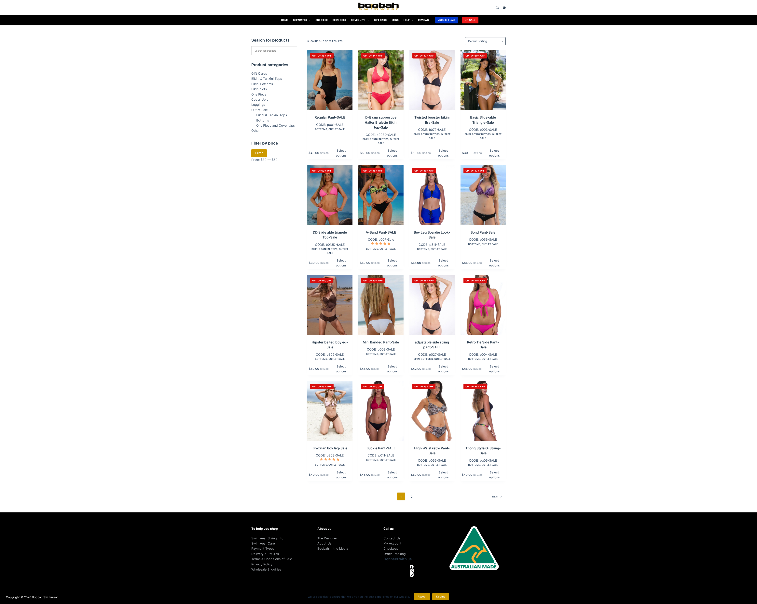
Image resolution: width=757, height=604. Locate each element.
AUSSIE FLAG (446, 19)
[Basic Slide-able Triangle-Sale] (483, 80)
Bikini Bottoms (423, 358)
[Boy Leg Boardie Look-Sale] (432, 195)
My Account (392, 543)
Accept (422, 596)
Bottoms (321, 129)
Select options (341, 153)
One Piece (321, 20)
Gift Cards (259, 73)
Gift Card (380, 20)
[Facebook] (411, 567)
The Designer (327, 538)
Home (284, 20)
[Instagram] (411, 575)
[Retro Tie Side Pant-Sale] (483, 305)
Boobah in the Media (332, 548)
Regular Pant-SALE (330, 117)
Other (255, 131)
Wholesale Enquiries (266, 569)
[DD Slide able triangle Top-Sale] (329, 195)
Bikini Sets (339, 20)
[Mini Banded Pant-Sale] (381, 305)
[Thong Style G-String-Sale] (483, 411)
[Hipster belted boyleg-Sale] (329, 305)
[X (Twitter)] (411, 571)
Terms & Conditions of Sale (271, 559)
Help (407, 20)
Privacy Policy (261, 564)
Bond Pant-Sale (483, 232)
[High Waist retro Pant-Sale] (432, 411)
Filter (259, 153)
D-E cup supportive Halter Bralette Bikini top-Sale (381, 122)
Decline (440, 596)
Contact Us (391, 538)
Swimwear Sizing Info (267, 538)
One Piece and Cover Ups (275, 125)
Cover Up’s (358, 20)
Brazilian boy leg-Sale (329, 448)
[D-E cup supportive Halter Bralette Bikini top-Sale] (381, 80)
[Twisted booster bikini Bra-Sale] (432, 80)
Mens (395, 20)
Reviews (423, 20)
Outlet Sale (336, 129)
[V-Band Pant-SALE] (381, 195)
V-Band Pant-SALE (381, 232)
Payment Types (262, 548)
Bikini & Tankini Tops (376, 139)
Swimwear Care (263, 543)
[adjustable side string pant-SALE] (432, 305)
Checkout (390, 548)
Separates (300, 20)
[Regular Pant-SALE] (329, 80)
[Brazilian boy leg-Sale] (329, 411)
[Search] (497, 7)
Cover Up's (259, 99)
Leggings (258, 105)
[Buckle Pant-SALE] (381, 411)
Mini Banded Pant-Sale (381, 342)
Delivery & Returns (265, 554)
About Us (324, 543)
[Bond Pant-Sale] (483, 195)
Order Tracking (394, 554)
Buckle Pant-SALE (380, 448)
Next (495, 496)
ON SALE (470, 19)
